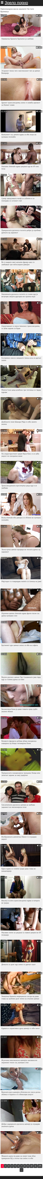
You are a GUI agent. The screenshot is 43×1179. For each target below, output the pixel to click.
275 (39, 1166)
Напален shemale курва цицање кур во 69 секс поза (20, 167)
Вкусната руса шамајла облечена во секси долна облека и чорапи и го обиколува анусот (21, 1093)
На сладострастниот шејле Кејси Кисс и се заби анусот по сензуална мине (20, 455)
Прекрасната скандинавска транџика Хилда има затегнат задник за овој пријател (21, 774)
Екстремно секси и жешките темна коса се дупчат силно (21, 359)
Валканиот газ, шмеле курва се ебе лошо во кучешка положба (19, 135)
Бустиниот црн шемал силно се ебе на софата (20, 645)
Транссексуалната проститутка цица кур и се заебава (19, 486)
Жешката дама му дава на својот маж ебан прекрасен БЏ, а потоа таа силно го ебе (19, 1157)
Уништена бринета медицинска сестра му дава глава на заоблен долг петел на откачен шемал (20, 997)
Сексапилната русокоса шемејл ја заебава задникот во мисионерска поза (18, 806)
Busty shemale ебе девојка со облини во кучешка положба (21, 518)
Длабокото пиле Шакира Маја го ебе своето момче (19, 423)
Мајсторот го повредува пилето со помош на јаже (21, 581)
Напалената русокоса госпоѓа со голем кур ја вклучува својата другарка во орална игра (20, 295)
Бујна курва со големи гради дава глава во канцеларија (19, 870)
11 (35, 1166)
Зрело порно (16, 3)
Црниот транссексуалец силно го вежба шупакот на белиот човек (21, 103)
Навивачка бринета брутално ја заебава (18, 39)
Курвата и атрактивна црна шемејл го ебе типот (21, 1028)
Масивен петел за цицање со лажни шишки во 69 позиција (21, 933)
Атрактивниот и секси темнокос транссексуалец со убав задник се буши (21, 327)
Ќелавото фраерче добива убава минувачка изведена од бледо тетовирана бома (19, 742)
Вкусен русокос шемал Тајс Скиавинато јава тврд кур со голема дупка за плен (21, 678)
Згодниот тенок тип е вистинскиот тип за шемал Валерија (21, 72)
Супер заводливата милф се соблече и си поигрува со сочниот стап (18, 199)
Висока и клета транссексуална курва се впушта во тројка (21, 901)
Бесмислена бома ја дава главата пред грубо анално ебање (19, 710)
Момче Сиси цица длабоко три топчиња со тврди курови (21, 391)
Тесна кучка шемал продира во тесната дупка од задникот (21, 550)
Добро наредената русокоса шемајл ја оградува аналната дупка (21, 1125)
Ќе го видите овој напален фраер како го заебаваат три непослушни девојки (18, 263)
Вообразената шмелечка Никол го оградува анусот (19, 838)
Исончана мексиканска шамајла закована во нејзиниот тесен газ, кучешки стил (19, 1061)
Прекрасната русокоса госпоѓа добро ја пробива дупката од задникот (21, 231)
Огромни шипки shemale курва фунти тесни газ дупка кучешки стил (20, 614)
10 (31, 1166)
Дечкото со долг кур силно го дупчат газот (19, 964)
